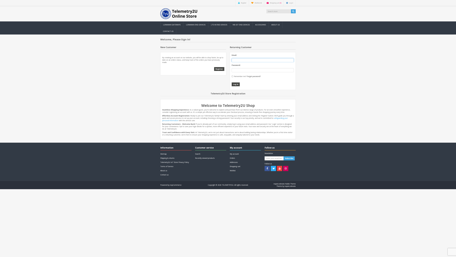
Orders (232, 158)
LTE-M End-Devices (219, 25)
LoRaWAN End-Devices (196, 25)
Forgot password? (254, 76)
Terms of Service (166, 166)
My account (234, 154)
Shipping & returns (167, 158)
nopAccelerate (290, 186)
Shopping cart (235, 166)
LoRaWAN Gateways (172, 25)
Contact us (168, 31)
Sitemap (163, 154)
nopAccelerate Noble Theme (285, 184)
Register (219, 69)
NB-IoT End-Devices (241, 25)
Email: (234, 55)
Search (197, 154)
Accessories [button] (260, 25)
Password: (236, 65)
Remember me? (240, 76)
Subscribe (289, 158)
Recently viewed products (205, 158)
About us (275, 25)
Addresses (234, 162)
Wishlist (233, 170)
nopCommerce (175, 185)
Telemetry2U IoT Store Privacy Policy (174, 162)
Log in (235, 84)
